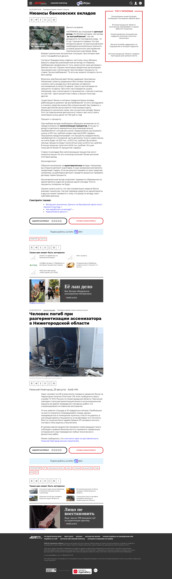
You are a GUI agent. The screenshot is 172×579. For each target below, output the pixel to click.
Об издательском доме (53, 536)
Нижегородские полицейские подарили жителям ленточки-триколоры (124, 36)
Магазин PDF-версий (92, 536)
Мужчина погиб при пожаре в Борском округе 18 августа (50, 497)
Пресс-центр (68, 536)
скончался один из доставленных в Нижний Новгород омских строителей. (69, 439)
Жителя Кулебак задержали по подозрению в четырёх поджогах (124, 46)
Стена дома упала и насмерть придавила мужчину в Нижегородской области (87, 498)
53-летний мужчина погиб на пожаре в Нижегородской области (87, 491)
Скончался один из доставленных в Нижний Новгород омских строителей (51, 491)
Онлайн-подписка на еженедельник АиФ (118, 536)
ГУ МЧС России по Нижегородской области (45, 378)
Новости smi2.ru (37, 303)
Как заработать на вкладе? (59, 209)
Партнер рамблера (64, 570)
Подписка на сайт (50, 539)
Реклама (79, 536)
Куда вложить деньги (56, 212)
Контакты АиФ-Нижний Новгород (72, 539)
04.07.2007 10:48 (35, 9)
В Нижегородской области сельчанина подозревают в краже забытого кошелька (124, 27)
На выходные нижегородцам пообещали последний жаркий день (124, 17)
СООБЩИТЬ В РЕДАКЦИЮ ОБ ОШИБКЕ (100, 539)
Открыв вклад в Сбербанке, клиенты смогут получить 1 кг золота (87, 265)
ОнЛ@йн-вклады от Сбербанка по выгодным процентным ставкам (51, 264)
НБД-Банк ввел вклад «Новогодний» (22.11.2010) (48, 271)
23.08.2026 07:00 (35, 310)
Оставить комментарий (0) (86, 221)
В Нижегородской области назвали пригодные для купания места (123, 55)
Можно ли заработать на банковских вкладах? (48, 256)
